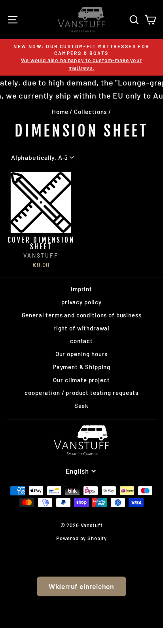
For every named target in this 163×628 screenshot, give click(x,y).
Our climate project (81, 379)
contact (81, 340)
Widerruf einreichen (81, 586)
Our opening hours (81, 353)
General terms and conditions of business (82, 315)
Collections (90, 111)
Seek (81, 405)
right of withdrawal (81, 328)
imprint (81, 288)
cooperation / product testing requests (81, 392)
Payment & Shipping (81, 366)
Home (60, 111)
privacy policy (81, 301)
